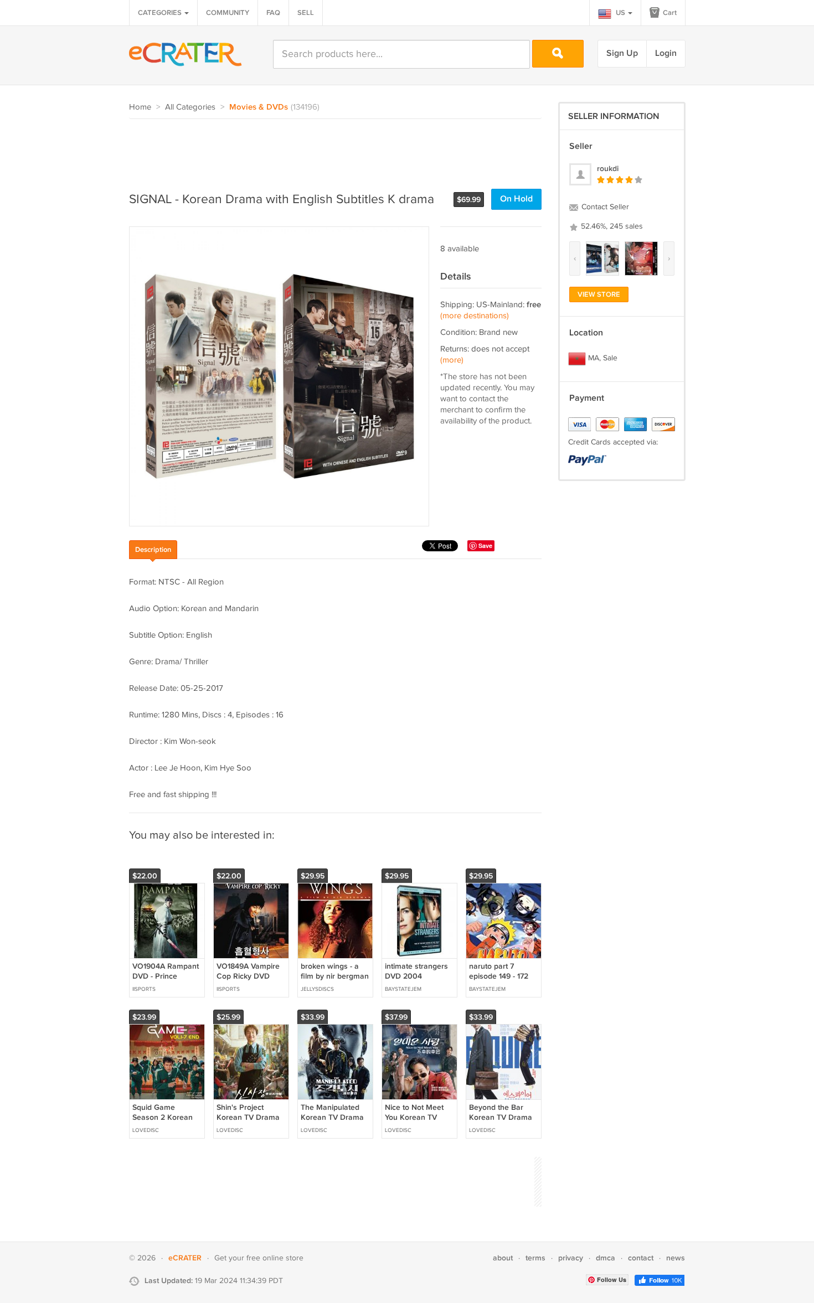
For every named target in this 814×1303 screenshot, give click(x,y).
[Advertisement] (330, 149)
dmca (605, 1258)
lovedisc (145, 1130)
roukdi (608, 168)
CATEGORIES (160, 12)
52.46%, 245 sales (611, 226)
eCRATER (185, 1258)
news (675, 1258)
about (503, 1258)
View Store (599, 294)
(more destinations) (474, 315)
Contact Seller (604, 207)
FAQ (273, 12)
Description (153, 549)
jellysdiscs (317, 989)
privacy (570, 1258)
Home (140, 107)
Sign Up (622, 53)
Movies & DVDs (258, 107)
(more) (451, 360)
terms (535, 1258)
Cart (669, 12)
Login (666, 53)
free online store (274, 1258)
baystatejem (403, 989)
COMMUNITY (227, 12)
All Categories (190, 107)
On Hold (516, 199)
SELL (305, 12)
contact (640, 1258)
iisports (144, 989)
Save (485, 545)
